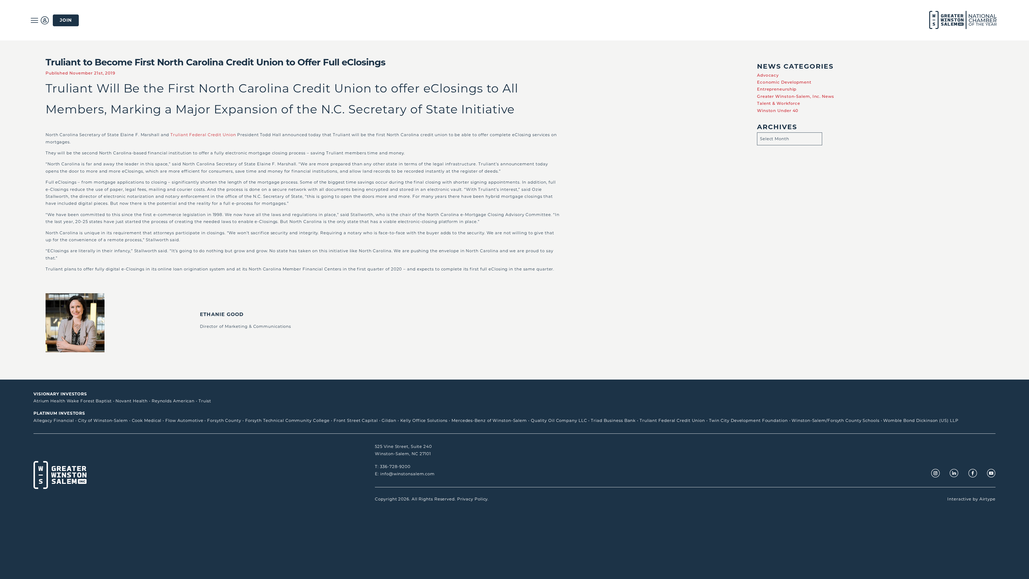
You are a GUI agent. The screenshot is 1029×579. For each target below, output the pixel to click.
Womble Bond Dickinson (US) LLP (920, 420)
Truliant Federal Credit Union (203, 134)
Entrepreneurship (776, 89)
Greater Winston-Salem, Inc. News (795, 96)
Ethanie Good (222, 314)
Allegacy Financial (53, 420)
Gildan (389, 420)
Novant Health (131, 400)
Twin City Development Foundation (748, 420)
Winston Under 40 (777, 110)
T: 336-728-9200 (393, 466)
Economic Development (784, 82)
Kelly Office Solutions (424, 420)
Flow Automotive (184, 420)
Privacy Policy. (473, 499)
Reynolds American (173, 400)
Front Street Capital (356, 420)
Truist (205, 400)
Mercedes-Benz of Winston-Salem (489, 420)
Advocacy (768, 75)
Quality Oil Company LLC (559, 420)
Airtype (987, 499)
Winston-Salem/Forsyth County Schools (835, 420)
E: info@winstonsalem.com (405, 473)
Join (66, 20)
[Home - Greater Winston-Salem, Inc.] (960, 20)
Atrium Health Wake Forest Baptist (72, 400)
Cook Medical (147, 420)
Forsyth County (224, 420)
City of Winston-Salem (103, 420)
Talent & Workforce (778, 103)
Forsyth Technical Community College (287, 420)
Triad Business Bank (613, 420)
